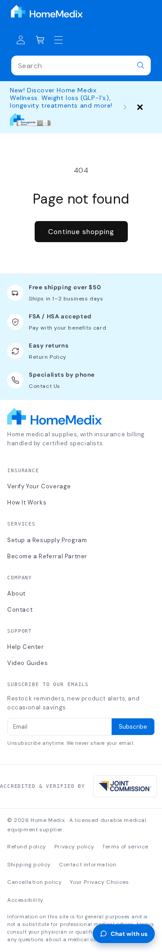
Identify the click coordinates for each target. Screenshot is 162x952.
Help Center (25, 647)
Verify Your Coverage (39, 486)
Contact (19, 609)
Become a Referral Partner (47, 556)
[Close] (140, 107)
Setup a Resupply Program (47, 540)
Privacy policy (74, 846)
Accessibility (25, 900)
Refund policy (26, 846)
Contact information (87, 864)
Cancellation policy (34, 882)
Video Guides (27, 663)
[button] (40, 40)
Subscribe (133, 726)
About (16, 593)
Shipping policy (29, 864)
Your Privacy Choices (99, 882)
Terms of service (125, 846)
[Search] (141, 65)
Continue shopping (81, 231)
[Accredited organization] (125, 786)
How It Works (26, 502)
